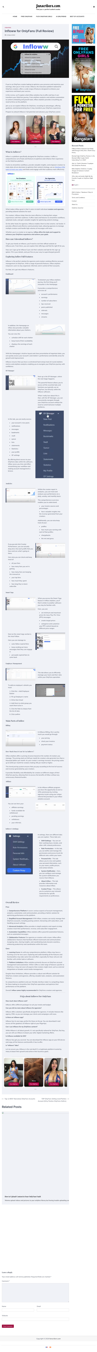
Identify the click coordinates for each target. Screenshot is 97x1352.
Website (5, 1316)
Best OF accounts (77, 16)
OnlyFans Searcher (77, 208)
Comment (6, 1281)
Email (39, 1306)
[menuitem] (46, 1347)
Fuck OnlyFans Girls (44, 16)
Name (4, 1306)
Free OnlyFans (26, 16)
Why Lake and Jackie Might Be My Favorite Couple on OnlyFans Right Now (82, 178)
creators (8, 27)
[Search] (3, 6)
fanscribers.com (48, 5)
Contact (74, 201)
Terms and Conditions (78, 197)
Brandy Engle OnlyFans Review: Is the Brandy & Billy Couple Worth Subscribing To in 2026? (83, 158)
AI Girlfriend (61, 16)
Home (15, 16)
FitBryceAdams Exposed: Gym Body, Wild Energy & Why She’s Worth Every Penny (83, 150)
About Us (74, 204)
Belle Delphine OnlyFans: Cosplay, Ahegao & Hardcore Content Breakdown (82, 171)
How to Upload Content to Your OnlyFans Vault (23, 1196)
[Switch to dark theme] (94, 7)
